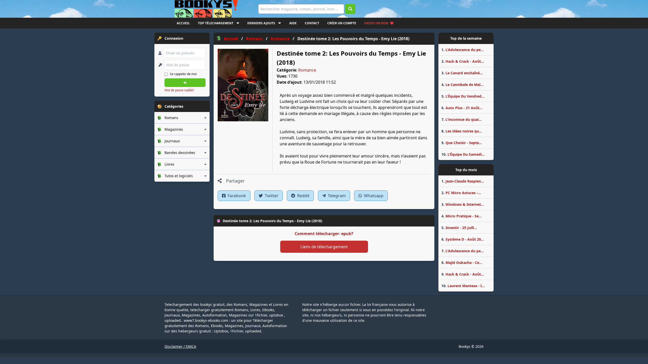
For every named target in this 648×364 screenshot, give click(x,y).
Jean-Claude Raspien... (462, 181)
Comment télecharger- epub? (324, 233)
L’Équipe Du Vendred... (462, 96)
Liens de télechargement (324, 246)
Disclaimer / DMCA (180, 346)
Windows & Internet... (462, 204)
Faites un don (376, 23)
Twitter (271, 195)
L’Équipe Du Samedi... (463, 154)
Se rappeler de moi (183, 74)
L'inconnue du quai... (461, 119)
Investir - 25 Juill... (459, 227)
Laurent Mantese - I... (463, 285)
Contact (312, 23)
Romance (307, 70)
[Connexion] (185, 82)
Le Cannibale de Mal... (462, 84)
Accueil (183, 23)
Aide (293, 23)
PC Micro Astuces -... (461, 192)
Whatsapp (373, 195)
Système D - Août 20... (462, 239)
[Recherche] (350, 9)
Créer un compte (341, 23)
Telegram (336, 195)
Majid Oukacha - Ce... (461, 262)
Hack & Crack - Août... (462, 61)
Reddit (303, 195)
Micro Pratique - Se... (461, 216)
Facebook (236, 195)
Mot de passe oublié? (179, 90)
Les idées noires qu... (461, 131)
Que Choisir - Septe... (461, 142)
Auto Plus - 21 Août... (461, 107)
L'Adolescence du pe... (462, 49)
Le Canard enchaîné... (462, 73)
